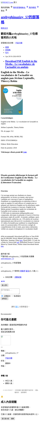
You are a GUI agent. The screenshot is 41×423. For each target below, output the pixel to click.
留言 (27, 271)
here (21, 240)
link (2, 246)
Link (25, 152)
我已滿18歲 (5, 418)
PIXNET (10, 390)
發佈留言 (4, 299)
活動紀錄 (17, 277)
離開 (12, 418)
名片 (7, 53)
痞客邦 (22, 271)
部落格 (7, 50)
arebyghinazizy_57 (7, 259)
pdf (18, 242)
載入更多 (4, 285)
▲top (3, 281)
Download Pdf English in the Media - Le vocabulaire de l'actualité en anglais (21, 64)
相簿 (7, 47)
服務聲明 (24, 392)
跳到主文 (4, 28)
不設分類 (18, 43)
